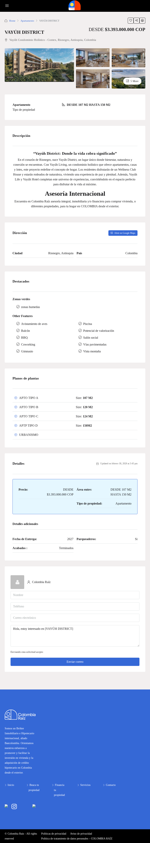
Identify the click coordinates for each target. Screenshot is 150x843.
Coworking (28, 344)
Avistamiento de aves (34, 323)
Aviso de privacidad (81, 833)
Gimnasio (27, 351)
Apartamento (27, 20)
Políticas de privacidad (53, 833)
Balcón (25, 330)
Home (12, 20)
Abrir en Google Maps (124, 233)
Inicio (11, 785)
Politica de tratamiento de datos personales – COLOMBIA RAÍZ (76, 838)
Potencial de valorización (98, 330)
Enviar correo (75, 661)
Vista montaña (92, 351)
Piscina (87, 323)
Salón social (90, 337)
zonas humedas (30, 307)
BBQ (24, 337)
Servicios (85, 785)
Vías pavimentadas (94, 344)
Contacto (111, 785)
